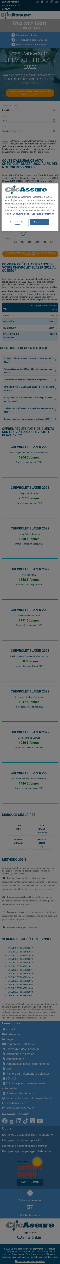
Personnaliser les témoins (17, 223)
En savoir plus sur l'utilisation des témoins (33, 213)
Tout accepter (39, 222)
